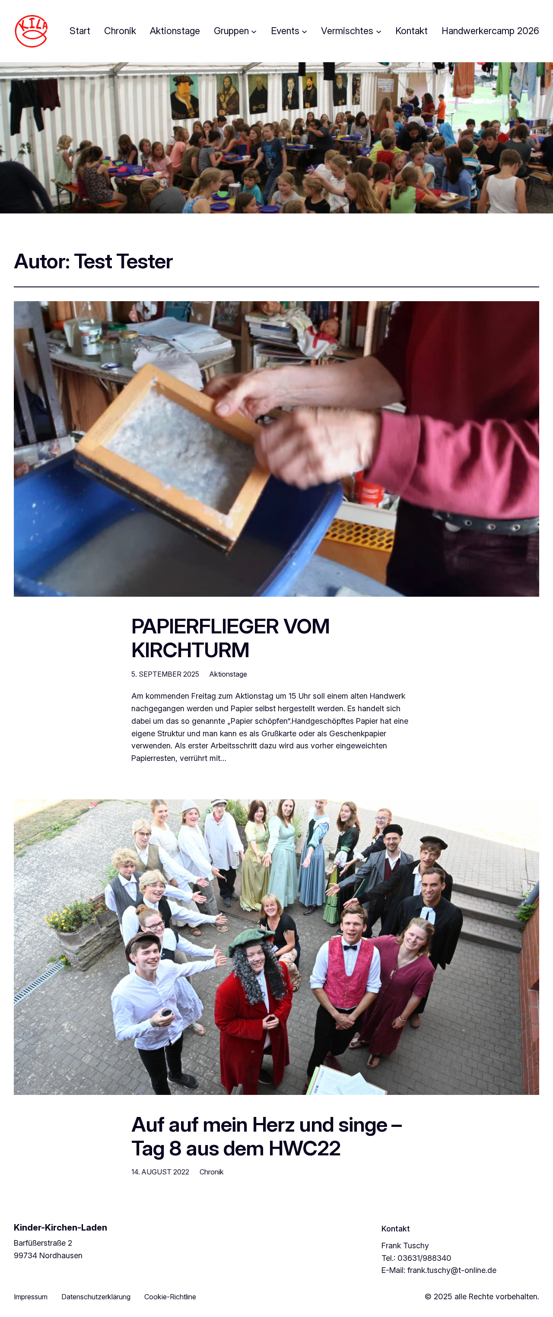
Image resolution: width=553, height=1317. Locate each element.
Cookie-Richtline (170, 1296)
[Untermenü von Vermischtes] (378, 31)
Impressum (31, 1296)
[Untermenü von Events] (304, 31)
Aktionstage (228, 674)
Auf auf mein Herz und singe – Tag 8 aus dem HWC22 (266, 1136)
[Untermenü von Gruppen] (254, 31)
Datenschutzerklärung (95, 1296)
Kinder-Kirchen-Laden (60, 1227)
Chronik (212, 1171)
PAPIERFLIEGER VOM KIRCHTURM (230, 638)
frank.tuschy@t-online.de (451, 1270)
